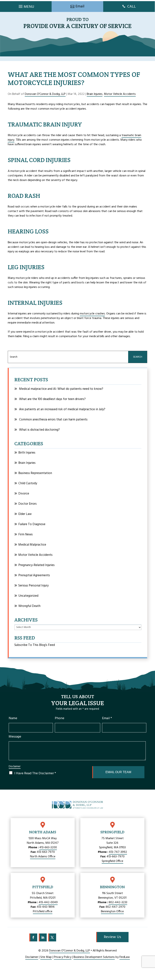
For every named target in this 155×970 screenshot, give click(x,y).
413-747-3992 (118, 852)
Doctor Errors (27, 503)
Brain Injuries (94, 94)
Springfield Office (112, 861)
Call (131, 7)
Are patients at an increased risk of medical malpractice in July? (62, 409)
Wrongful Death (29, 606)
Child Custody (27, 483)
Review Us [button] (112, 937)
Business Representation (35, 473)
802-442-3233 (118, 902)
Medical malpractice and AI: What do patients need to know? (61, 388)
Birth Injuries (26, 452)
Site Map (46, 957)
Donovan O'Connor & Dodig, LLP (45, 94)
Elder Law (25, 514)
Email (107, 718)
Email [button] (79, 6)
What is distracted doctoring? (39, 429)
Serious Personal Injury (33, 585)
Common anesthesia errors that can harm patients (53, 419)
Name (13, 718)
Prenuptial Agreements (34, 575)
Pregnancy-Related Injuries (36, 565)
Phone (59, 718)
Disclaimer (15, 766)
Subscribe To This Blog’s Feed (34, 645)
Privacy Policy (62, 957)
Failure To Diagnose (31, 524)
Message (15, 736)
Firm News (25, 534)
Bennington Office (112, 911)
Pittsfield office (42, 911)
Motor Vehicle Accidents (120, 94)
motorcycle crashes (92, 313)
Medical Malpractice (32, 544)
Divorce (23, 493)
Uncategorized (28, 595)
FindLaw (124, 957)
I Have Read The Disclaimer (35, 773)
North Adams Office (42, 856)
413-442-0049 (48, 902)
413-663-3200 (48, 847)
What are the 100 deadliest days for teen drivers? (52, 399)
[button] (26, 5)
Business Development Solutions (94, 957)
